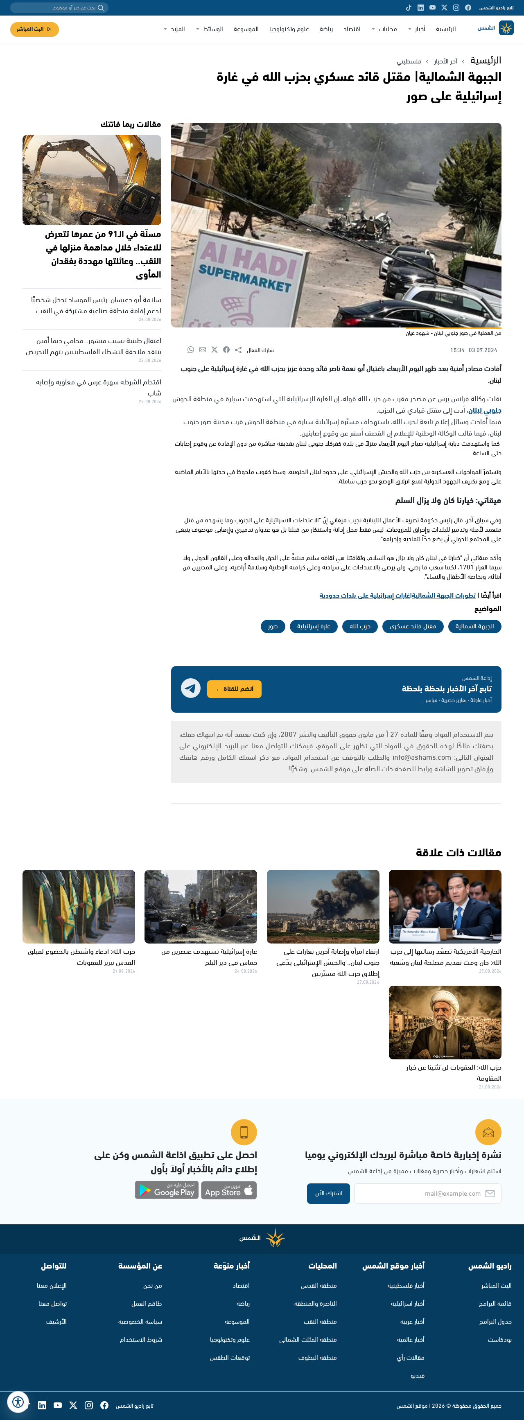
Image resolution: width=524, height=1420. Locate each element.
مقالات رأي (411, 1358)
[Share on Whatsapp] (193, 350)
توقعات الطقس (230, 1358)
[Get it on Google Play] (167, 1190)
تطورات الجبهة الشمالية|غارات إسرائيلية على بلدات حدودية (398, 596)
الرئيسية (446, 29)
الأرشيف (56, 1322)
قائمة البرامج (495, 1304)
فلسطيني (409, 61)
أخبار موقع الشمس (393, 1266)
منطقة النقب (320, 1322)
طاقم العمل (146, 1304)
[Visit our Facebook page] (468, 8)
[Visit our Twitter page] (444, 8)
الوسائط (213, 29)
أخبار (420, 29)
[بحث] (101, 8)
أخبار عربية (412, 1322)
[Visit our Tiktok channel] (409, 8)
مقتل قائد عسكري (413, 626)
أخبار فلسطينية (406, 1286)
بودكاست (500, 1340)
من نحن (152, 1286)
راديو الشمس (490, 1266)
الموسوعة (246, 29)
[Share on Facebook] (229, 350)
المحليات (322, 1266)
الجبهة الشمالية (475, 626)
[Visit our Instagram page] (456, 8)
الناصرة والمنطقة (315, 1304)
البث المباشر (30, 29)
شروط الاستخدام (141, 1340)
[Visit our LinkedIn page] (421, 8)
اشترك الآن (328, 1193)
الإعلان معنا (52, 1286)
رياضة (326, 29)
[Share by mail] (205, 350)
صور (273, 626)
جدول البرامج (495, 1322)
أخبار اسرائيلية (408, 1304)
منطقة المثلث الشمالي (308, 1340)
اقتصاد (352, 29)
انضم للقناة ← (234, 689)
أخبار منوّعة (232, 1266)
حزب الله (360, 626)
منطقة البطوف (317, 1358)
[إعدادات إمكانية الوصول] (18, 1402)
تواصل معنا (52, 1304)
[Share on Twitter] (217, 350)
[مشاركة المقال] (241, 350)
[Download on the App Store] (229, 1190)
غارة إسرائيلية (313, 626)
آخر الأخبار (445, 61)
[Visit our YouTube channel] (432, 8)
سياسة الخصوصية (140, 1322)
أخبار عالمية (411, 1340)
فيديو (418, 1376)
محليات (388, 29)
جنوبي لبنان (484, 410)
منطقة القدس (319, 1286)
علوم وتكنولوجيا (289, 29)
